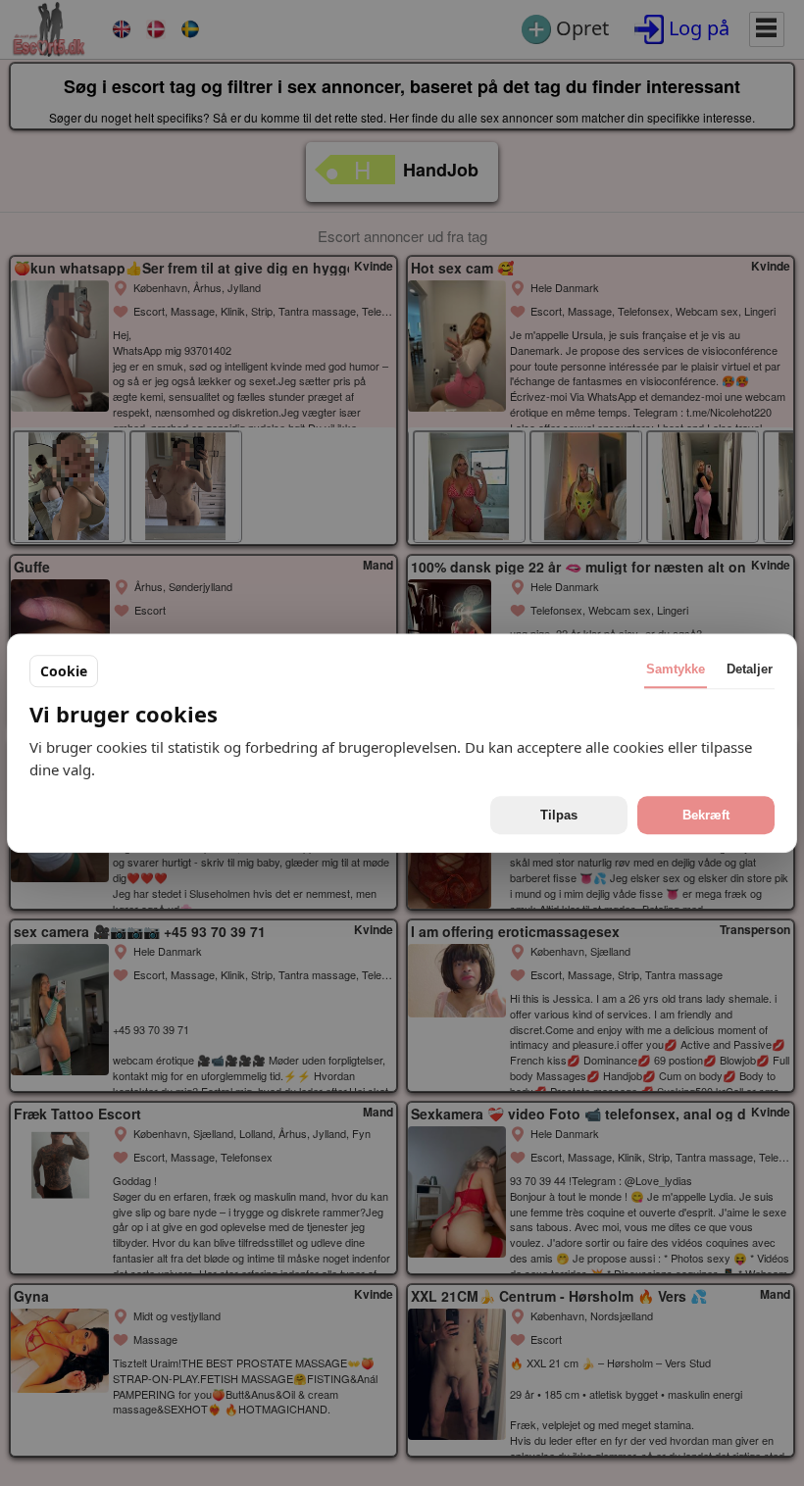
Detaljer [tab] (750, 669)
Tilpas (559, 815)
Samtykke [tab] (675, 669)
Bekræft (705, 815)
